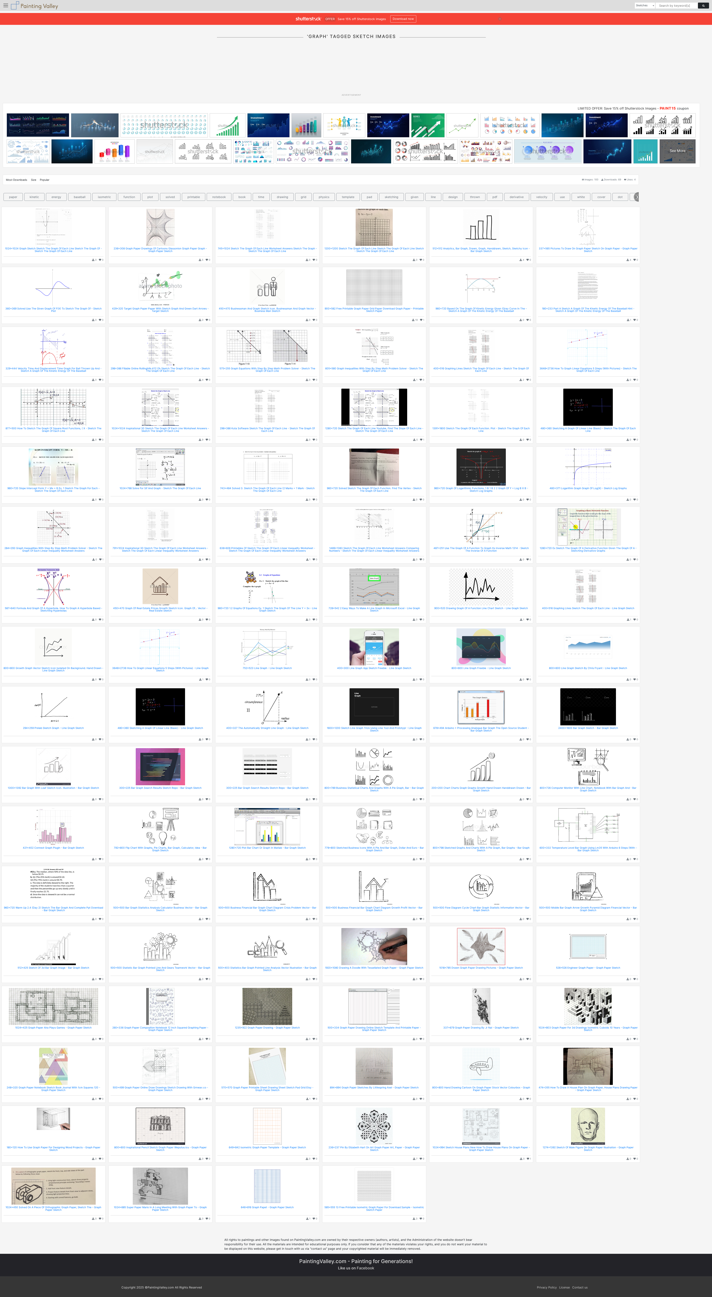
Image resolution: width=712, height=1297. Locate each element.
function (129, 197)
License (564, 1287)
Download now (403, 19)
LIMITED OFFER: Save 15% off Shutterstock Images (617, 108)
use (562, 197)
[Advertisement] (351, 68)
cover (601, 197)
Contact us (580, 1287)
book (242, 197)
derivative (517, 197)
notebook (219, 197)
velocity (541, 197)
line (433, 197)
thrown (475, 197)
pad (369, 197)
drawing (282, 197)
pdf (494, 197)
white (581, 197)
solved (170, 197)
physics (324, 197)
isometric (104, 197)
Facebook (365, 1268)
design (453, 197)
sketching (391, 197)
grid (303, 197)
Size (33, 179)
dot (620, 197)
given (414, 197)
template (348, 197)
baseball (79, 197)
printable (193, 197)
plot (150, 197)
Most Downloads (16, 179)
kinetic (34, 197)
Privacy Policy (547, 1287)
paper (13, 197)
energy (56, 197)
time (261, 197)
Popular (44, 179)
